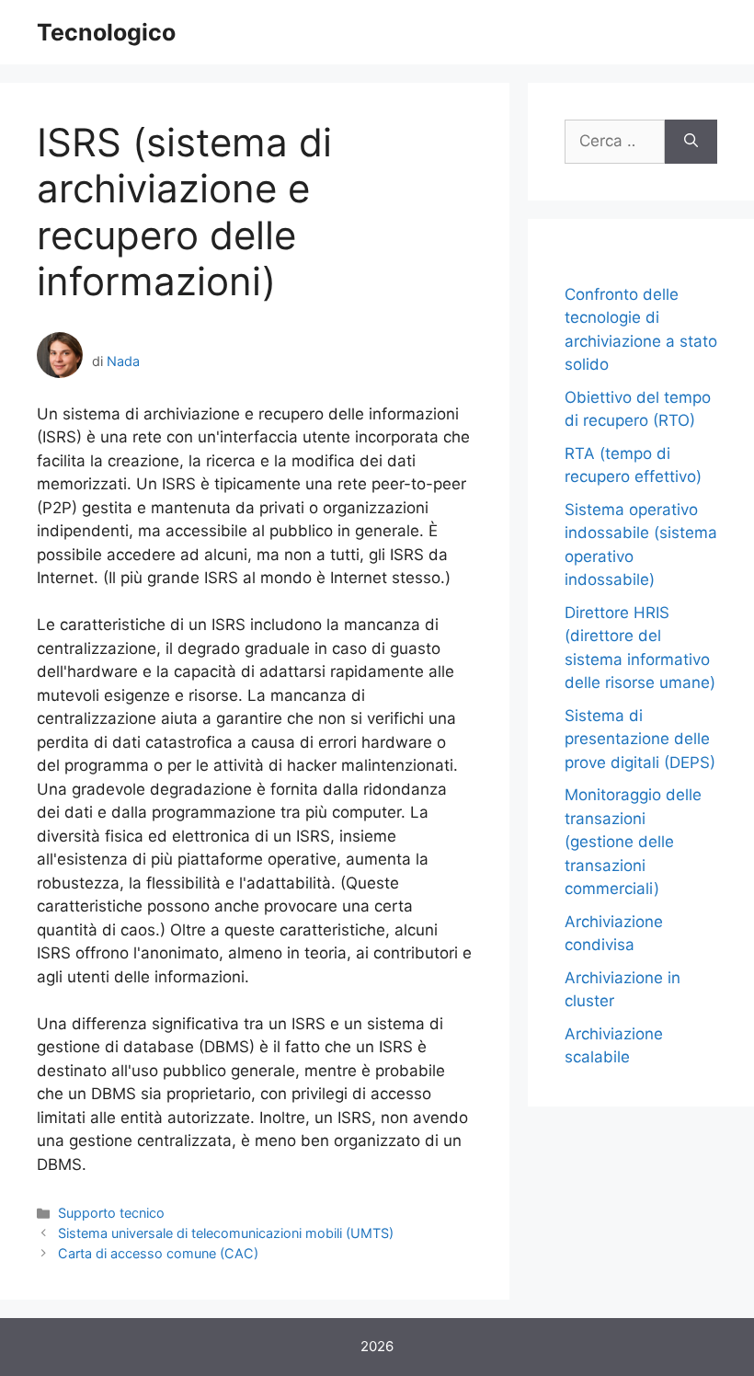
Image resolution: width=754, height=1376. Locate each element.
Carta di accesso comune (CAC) (158, 1253)
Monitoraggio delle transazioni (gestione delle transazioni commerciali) (633, 841)
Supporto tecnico (111, 1213)
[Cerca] (691, 142)
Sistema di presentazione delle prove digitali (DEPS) (640, 739)
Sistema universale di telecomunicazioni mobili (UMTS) (226, 1233)
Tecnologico (106, 32)
